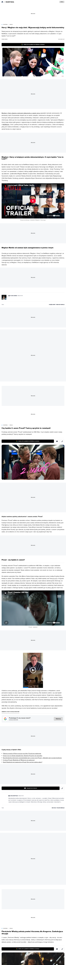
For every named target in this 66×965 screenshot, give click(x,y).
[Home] (9, 2)
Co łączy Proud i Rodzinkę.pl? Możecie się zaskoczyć (19, 760)
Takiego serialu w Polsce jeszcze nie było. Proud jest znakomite (22, 753)
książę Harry (52, 304)
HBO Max (54, 807)
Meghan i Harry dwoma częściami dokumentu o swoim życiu (21, 113)
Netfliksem (6, 124)
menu (62, 1)
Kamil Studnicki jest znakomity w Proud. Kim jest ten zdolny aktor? (22, 762)
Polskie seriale (60, 807)
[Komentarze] (57, 441)
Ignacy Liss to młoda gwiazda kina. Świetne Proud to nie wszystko (22, 756)
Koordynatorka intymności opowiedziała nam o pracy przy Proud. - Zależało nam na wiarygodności (32, 758)
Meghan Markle (60, 304)
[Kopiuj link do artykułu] (62, 441)
